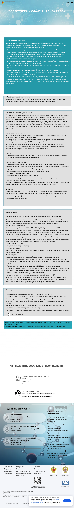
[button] (68, 2)
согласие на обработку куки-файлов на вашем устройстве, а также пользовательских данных (45, 501)
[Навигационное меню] (72, 2)
